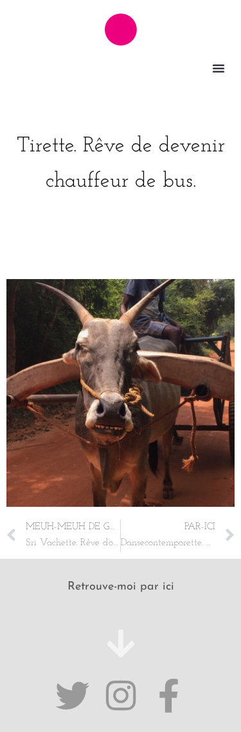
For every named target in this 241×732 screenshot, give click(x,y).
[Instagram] (120, 696)
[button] (218, 68)
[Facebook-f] (169, 696)
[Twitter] (72, 696)
